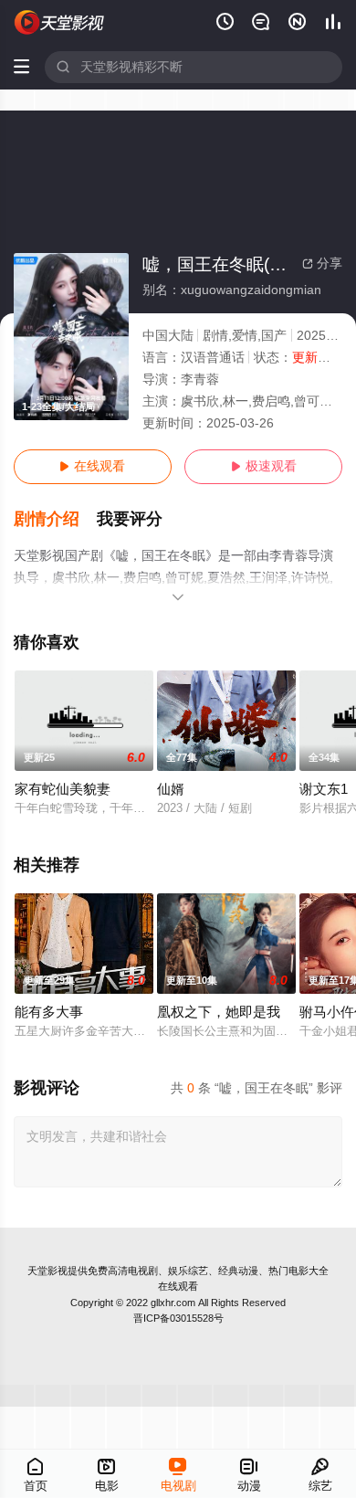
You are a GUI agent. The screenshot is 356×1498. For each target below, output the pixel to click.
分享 (322, 263)
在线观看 (92, 466)
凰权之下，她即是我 (218, 1012)
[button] (56, 519)
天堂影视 (47, 1270)
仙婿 (170, 789)
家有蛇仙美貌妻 (62, 789)
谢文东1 (323, 789)
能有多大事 (49, 1012)
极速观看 (264, 466)
